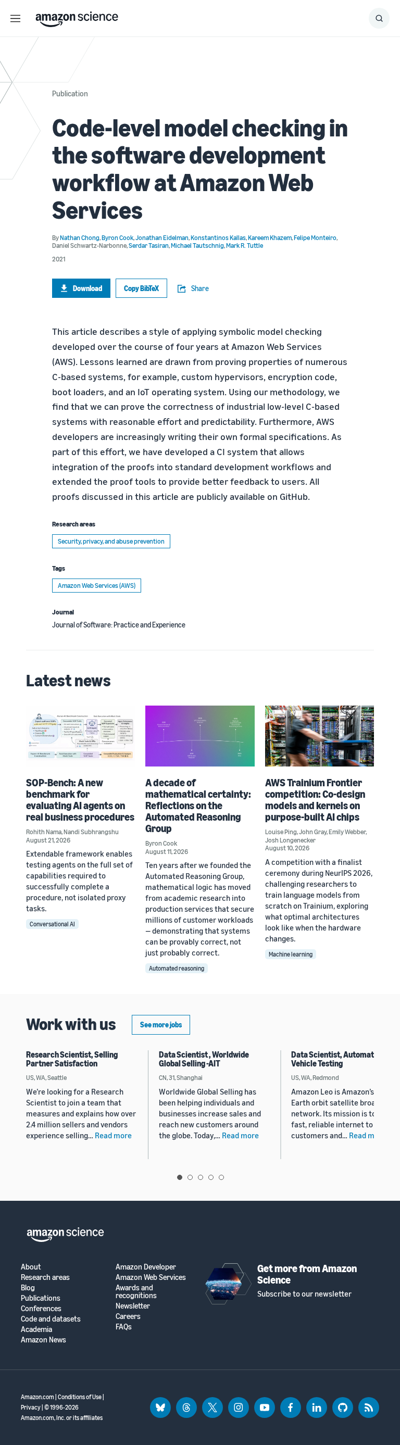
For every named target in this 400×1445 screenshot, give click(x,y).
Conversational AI (52, 924)
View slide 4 (211, 1177)
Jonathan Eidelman (162, 237)
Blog (28, 1287)
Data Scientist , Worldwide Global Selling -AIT (204, 1059)
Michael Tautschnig (197, 245)
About (31, 1267)
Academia (36, 1329)
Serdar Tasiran (149, 245)
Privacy (31, 1407)
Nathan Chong (79, 237)
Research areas (45, 1277)
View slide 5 (221, 1177)
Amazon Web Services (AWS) (96, 585)
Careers (128, 1316)
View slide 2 (190, 1177)
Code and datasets (51, 1319)
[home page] (77, 16)
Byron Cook (117, 237)
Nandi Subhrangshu (91, 831)
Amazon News (43, 1339)
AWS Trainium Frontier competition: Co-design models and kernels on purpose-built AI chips (315, 799)
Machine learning (290, 954)
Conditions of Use (80, 1397)
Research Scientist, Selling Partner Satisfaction (72, 1059)
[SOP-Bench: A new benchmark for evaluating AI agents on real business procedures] (80, 736)
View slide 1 (179, 1177)
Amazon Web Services (151, 1277)
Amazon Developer (146, 1267)
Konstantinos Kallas (218, 237)
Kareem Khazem (270, 237)
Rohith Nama (43, 831)
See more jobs (161, 1024)
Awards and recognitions (136, 1291)
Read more (113, 1135)
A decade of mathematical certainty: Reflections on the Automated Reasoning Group (198, 805)
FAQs (124, 1326)
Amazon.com (37, 1397)
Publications (40, 1298)
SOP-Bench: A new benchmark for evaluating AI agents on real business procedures (80, 799)
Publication (70, 93)
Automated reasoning (176, 968)
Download (87, 288)
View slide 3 (200, 1177)
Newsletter (133, 1306)
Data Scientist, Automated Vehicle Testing (336, 1059)
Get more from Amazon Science (307, 1274)
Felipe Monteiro (315, 237)
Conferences (41, 1308)
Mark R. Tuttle (244, 245)
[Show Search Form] (379, 18)
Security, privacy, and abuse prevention (111, 541)
